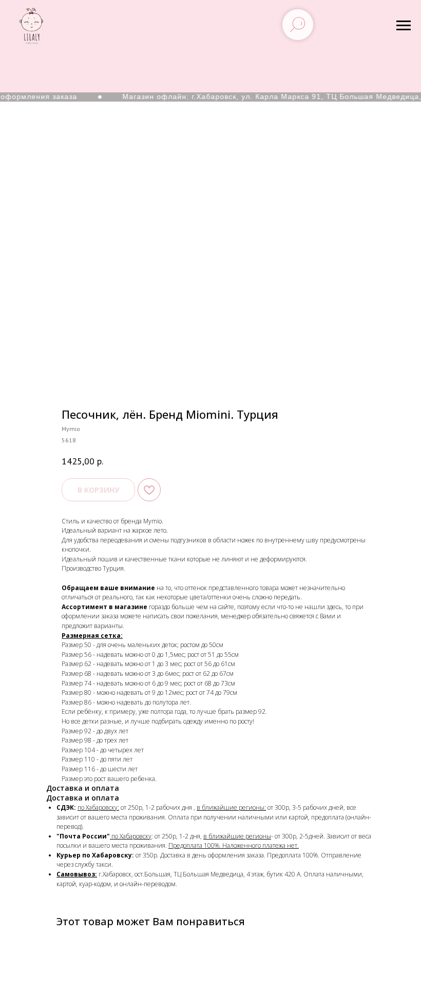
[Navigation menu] (403, 26)
